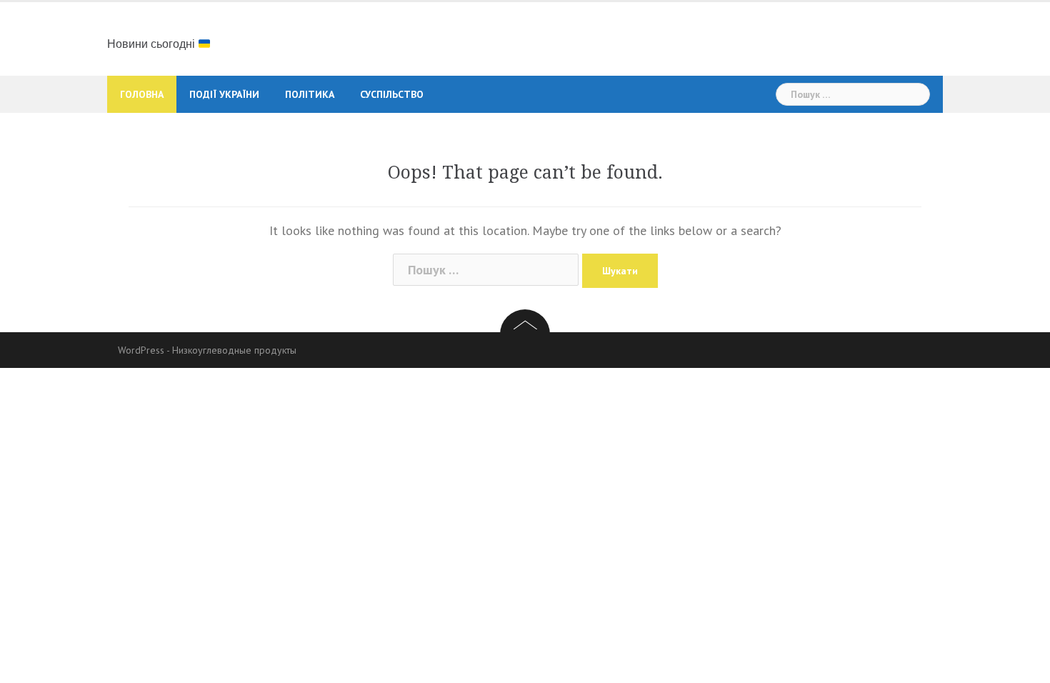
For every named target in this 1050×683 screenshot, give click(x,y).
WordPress (141, 350)
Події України (224, 94)
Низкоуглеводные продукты (234, 350)
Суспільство (392, 94)
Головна (142, 94)
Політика (309, 94)
